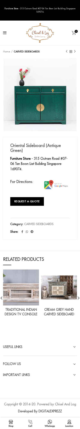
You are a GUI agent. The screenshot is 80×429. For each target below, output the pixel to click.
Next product (75, 52)
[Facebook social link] (22, 231)
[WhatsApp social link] (26, 231)
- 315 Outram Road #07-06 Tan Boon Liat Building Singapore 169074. (38, 164)
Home (6, 51)
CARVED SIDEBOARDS (27, 51)
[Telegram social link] (32, 231)
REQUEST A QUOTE (27, 201)
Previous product (67, 52)
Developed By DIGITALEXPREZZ (40, 411)
